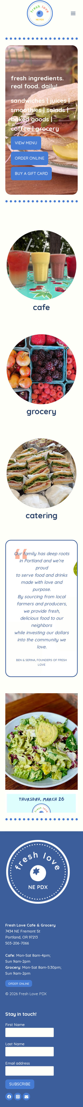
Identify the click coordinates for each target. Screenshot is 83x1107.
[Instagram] (17, 1096)
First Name (17, 1024)
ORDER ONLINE (18, 983)
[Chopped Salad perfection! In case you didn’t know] (41, 741)
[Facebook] (9, 1096)
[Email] (26, 1096)
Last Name (17, 1044)
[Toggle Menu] (73, 13)
